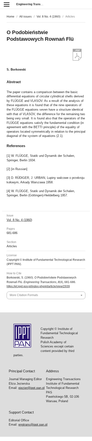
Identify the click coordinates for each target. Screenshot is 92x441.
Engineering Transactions (33, 4)
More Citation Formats (24, 295)
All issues (25, 16)
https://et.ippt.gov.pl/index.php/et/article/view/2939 (38, 286)
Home (10, 16)
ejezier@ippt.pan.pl (31, 388)
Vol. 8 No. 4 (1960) (48, 16)
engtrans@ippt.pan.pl (32, 424)
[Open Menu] (6, 4)
